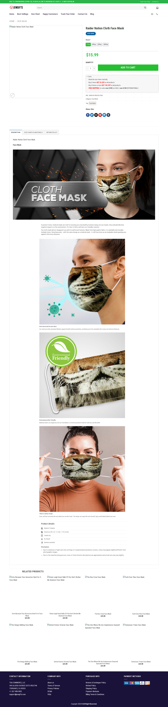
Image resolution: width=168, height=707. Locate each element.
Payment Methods (92, 691)
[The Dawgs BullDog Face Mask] (27, 641)
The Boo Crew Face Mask (103, 614)
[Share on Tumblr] (108, 115)
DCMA (50, 691)
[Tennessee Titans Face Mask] (141, 641)
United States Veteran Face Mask (65, 662)
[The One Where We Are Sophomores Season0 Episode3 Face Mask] (103, 641)
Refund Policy (52, 132)
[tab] (15, 132)
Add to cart (128, 67)
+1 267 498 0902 (15, 691)
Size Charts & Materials (33, 132)
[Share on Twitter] (92, 115)
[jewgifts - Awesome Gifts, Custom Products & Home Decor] (21, 7)
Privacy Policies (53, 688)
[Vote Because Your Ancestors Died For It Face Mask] (27, 593)
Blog (92, 14)
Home (11, 14)
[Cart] (157, 7)
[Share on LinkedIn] (104, 115)
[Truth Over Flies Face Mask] (141, 593)
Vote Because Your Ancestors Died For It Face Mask (27, 615)
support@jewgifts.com (17, 694)
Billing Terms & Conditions (95, 694)
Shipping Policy (91, 688)
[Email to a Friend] (96, 115)
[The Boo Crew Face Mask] (103, 593)
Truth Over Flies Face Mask (141, 614)
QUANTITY (90, 62)
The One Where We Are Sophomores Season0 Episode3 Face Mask (103, 663)
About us (51, 683)
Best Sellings (22, 14)
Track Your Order (68, 14)
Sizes (88, 40)
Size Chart (35, 14)
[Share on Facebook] (88, 115)
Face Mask (22, 21)
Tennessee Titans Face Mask (141, 662)
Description (15, 132)
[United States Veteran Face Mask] (65, 641)
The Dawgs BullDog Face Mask (27, 662)
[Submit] (145, 8)
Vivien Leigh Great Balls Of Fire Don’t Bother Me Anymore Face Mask (65, 615)
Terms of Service (54, 686)
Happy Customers (50, 14)
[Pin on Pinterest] (100, 115)
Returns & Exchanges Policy (96, 683)
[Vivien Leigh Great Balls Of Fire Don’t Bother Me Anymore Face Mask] (65, 593)
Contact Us (82, 14)
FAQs (49, 694)
